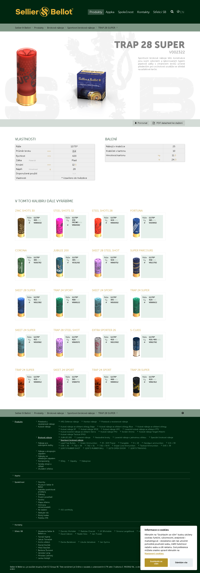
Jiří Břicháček (106, 531)
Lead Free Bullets (68, 443)
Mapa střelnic (44, 502)
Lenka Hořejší (44, 558)
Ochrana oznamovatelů (44, 506)
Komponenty (43, 461)
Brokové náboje (55, 27)
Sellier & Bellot (23, 27)
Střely (63, 461)
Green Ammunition (88, 443)
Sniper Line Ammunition (124, 446)
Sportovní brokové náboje (81, 27)
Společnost (126, 12)
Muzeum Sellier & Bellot (45, 486)
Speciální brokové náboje (162, 437)
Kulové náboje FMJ (109, 432)
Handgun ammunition (153, 443)
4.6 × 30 (172, 443)
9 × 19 (136, 443)
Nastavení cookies (154, 553)
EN (182, 12)
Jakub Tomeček (45, 539)
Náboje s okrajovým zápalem (46, 452)
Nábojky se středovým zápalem (46, 457)
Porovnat (141, 123)
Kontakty (143, 12)
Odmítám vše (181, 562)
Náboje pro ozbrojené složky (45, 444)
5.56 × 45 (65, 446)
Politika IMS (43, 518)
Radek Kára (82, 534)
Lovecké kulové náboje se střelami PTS (142, 429)
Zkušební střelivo (45, 469)
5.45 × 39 (167, 446)
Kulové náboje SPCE (89, 429)
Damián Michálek (68, 531)
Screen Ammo (128, 432)
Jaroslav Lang (44, 553)
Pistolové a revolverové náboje (46, 423)
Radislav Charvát (88, 531)
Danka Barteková (68, 542)
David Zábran (66, 534)
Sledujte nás (43, 513)
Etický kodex (43, 515)
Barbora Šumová (45, 550)
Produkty (96, 12)
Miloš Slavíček (44, 548)
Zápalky (73, 461)
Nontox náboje (90, 422)
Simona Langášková (125, 531)
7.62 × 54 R (104, 446)
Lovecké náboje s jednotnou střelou (130, 437)
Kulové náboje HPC (111, 429)
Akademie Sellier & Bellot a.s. (46, 532)
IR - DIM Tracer (109, 443)
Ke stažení (42, 510)
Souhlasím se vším (156, 562)
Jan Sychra (105, 542)
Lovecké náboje (83, 437)
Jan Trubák (97, 534)
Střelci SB (159, 12)
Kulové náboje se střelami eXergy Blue (116, 427)
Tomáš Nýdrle (44, 537)
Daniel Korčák (44, 545)
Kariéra (41, 500)
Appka (110, 12)
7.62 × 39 (78, 446)
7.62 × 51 (91, 446)
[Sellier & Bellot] (44, 11)
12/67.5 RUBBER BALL (94, 448)
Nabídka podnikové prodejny (46, 490)
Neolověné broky (102, 437)
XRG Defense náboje (70, 422)
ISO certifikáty (67, 510)
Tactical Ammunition (149, 446)
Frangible (124, 443)
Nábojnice (86, 461)
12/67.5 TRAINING (138, 448)
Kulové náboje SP (68, 429)
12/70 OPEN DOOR (117, 448)
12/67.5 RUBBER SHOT (70, 448)
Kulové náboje (44, 427)
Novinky (41, 482)
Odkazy (41, 494)
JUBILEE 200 (66, 437)
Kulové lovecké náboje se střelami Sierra (78, 432)
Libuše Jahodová (87, 542)
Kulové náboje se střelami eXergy (151, 427)
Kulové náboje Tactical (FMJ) (73, 434)
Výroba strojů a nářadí (44, 465)
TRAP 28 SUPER (106, 27)
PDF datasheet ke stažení (168, 123)
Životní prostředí (45, 497)
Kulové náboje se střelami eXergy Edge (78, 427)
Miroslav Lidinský (45, 555)
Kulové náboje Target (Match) (152, 432)
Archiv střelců (44, 542)
